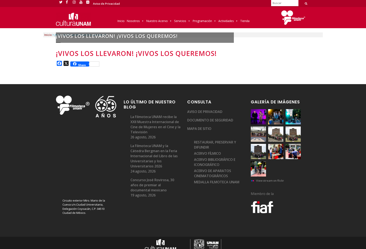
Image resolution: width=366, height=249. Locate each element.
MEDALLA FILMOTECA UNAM (216, 182)
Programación (202, 21)
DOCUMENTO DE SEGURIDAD (210, 120)
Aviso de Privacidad (106, 4)
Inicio (121, 21)
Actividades (226, 21)
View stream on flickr (270, 180)
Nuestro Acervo (157, 21)
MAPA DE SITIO (199, 128)
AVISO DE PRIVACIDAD (204, 111)
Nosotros (133, 21)
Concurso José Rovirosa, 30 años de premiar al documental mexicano (152, 185)
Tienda (245, 21)
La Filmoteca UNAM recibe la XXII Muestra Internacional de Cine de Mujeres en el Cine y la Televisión (155, 124)
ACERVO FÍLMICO (207, 153)
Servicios (180, 21)
